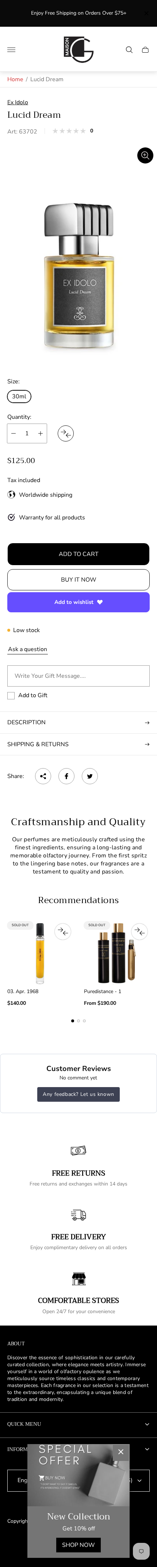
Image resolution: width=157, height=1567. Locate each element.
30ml (19, 396)
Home (15, 79)
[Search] (129, 50)
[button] (72, 1020)
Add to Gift (32, 695)
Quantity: (19, 417)
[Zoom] (145, 155)
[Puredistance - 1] (117, 953)
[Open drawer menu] (11, 50)
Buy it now (78, 580)
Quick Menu (24, 1424)
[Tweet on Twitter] (90, 776)
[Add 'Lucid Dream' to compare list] (66, 433)
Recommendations (78, 900)
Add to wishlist (73, 602)
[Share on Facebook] (66, 776)
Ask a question (27, 649)
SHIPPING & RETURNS (38, 744)
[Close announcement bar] (145, 13)
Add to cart (79, 554)
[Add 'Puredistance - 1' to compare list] (139, 932)
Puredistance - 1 (102, 992)
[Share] (43, 776)
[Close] (121, 1453)
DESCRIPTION (26, 722)
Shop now (78, 1545)
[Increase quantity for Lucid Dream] (40, 433)
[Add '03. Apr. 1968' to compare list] (63, 932)
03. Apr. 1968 (22, 992)
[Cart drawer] (145, 50)
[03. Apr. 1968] (40, 953)
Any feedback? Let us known (78, 1094)
